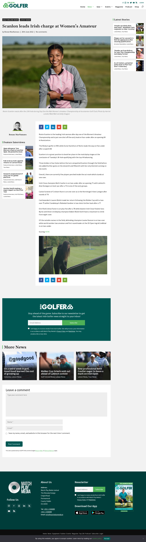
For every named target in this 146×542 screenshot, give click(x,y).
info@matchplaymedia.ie (54, 515)
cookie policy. (97, 538)
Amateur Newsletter (120, 44)
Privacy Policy (61, 331)
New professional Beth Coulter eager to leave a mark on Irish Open (90, 371)
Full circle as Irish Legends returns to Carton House (13, 162)
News (90, 7)
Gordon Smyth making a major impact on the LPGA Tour (13, 190)
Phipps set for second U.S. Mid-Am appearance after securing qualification (124, 40)
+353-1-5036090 (49, 509)
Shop (137, 7)
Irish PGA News (19, 194)
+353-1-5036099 (46, 512)
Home (82, 7)
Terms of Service (49, 450)
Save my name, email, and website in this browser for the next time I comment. (39, 433)
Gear (98, 7)
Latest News (25, 20)
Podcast (128, 7)
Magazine (119, 7)
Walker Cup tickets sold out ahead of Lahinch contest (55, 372)
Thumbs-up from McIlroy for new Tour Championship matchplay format (124, 52)
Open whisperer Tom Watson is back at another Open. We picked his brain (13, 150)
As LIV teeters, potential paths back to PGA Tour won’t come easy (123, 64)
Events (108, 7)
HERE (47, 232)
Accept (107, 538)
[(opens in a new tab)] (124, 496)
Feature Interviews (8, 154)
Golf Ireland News (10, 20)
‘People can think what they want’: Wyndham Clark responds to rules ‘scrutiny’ (124, 27)
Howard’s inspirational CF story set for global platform (13, 175)
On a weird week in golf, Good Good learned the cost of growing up (19, 371)
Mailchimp (72, 331)
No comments (41, 32)
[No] (143, 538)
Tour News (6, 167)
